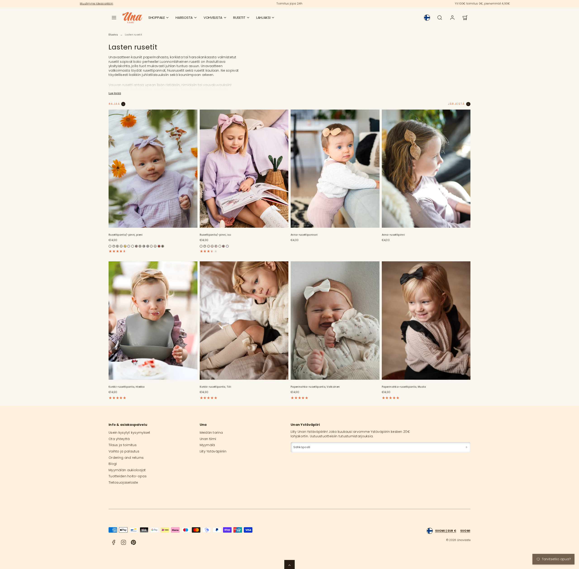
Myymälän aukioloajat (127, 470)
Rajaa (114, 104)
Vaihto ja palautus (124, 451)
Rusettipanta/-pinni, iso (215, 234)
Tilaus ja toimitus (123, 445)
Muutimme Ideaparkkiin (96, 3)
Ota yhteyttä (119, 439)
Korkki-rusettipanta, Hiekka (127, 387)
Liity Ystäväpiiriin (213, 451)
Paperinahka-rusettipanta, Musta (404, 387)
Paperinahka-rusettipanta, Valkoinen (315, 387)
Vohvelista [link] (213, 17)
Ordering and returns (126, 457)
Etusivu (113, 34)
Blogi (113, 463)
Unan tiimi (208, 439)
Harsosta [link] (184, 17)
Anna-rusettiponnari (304, 234)
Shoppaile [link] (156, 17)
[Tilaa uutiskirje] (466, 447)
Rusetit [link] (239, 17)
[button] (114, 17)
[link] (427, 17)
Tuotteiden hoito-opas (128, 476)
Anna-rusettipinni (393, 234)
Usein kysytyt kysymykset (129, 432)
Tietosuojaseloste (123, 482)
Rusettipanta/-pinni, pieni (126, 234)
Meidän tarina (211, 432)
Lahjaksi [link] (263, 17)
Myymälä (207, 445)
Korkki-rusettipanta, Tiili (215, 387)
